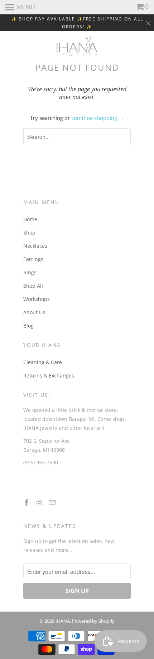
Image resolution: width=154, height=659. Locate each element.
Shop (29, 232)
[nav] (20, 7)
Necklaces (35, 245)
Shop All (33, 285)
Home (30, 219)
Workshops (36, 299)
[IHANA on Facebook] (27, 502)
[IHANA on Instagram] (40, 502)
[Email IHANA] (53, 502)
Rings (30, 272)
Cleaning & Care (42, 362)
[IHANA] (77, 46)
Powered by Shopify (93, 621)
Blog (28, 325)
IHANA (63, 621)
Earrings (33, 259)
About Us (34, 312)
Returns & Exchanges (48, 375)
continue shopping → (97, 117)
